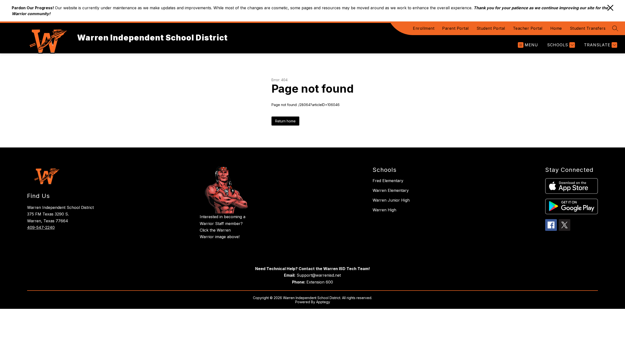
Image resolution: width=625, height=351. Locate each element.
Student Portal (491, 28)
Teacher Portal (527, 28)
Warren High (384, 209)
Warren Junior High (391, 200)
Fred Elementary (388, 180)
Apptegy (323, 302)
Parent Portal (455, 28)
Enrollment (423, 28)
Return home (285, 121)
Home (556, 28)
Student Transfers (588, 28)
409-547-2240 (41, 227)
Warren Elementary (391, 190)
